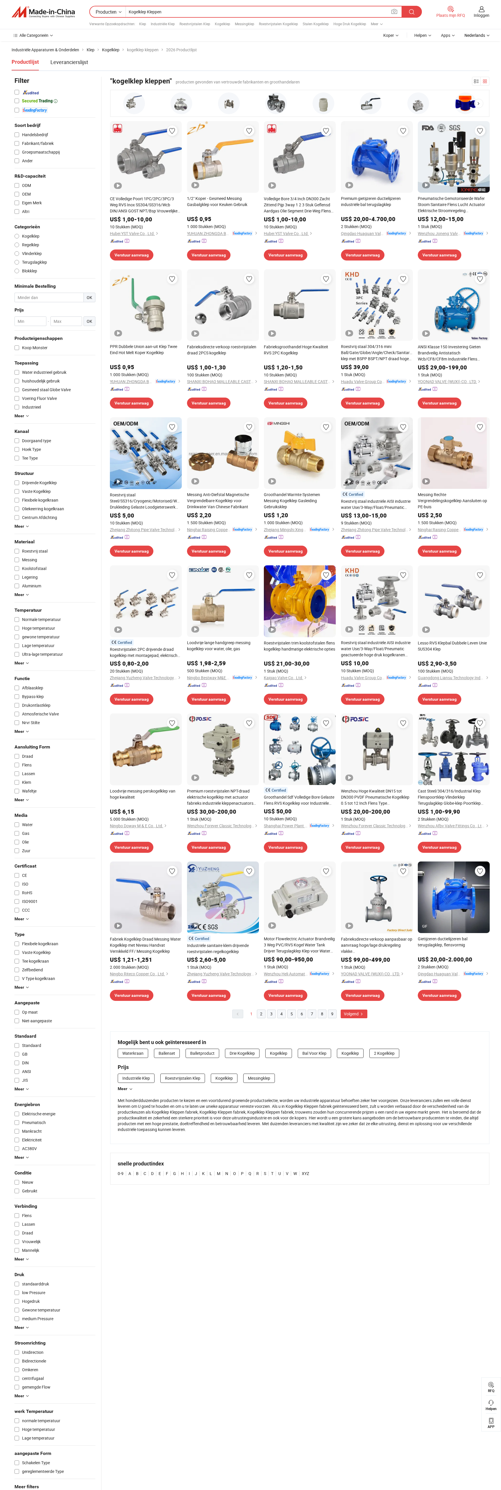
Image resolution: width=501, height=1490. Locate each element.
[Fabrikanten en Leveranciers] (43, 12)
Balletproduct (202, 1053)
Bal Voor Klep (314, 1053)
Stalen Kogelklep (316, 23)
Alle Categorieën (33, 35)
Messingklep (244, 23)
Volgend (352, 1014)
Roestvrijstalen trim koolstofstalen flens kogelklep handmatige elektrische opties (299, 646)
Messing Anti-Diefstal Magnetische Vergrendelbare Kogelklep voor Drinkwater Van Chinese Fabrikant (218, 500)
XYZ (305, 1173)
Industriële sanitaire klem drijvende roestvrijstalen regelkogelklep (218, 948)
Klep (142, 23)
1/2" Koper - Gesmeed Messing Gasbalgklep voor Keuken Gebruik (217, 201)
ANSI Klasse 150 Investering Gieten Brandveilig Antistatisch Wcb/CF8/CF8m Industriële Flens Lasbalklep (449, 353)
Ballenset (167, 1053)
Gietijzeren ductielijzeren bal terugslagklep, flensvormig (442, 942)
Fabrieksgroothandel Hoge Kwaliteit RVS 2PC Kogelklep (296, 350)
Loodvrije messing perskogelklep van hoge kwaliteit (142, 794)
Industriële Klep (163, 23)
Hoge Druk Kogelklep (349, 23)
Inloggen (481, 15)
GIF (424, 926)
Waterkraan (133, 1053)
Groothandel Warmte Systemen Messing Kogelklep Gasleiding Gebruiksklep (292, 500)
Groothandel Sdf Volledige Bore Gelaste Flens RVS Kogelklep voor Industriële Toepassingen (299, 800)
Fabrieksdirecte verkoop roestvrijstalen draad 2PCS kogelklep (221, 350)
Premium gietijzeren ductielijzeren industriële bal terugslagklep (371, 201)
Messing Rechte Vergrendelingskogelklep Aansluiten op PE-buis (452, 500)
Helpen (420, 35)
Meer (122, 1088)
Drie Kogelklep (242, 1053)
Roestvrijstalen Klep (194, 23)
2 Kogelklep (384, 1053)
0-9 (121, 1173)
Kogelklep (222, 23)
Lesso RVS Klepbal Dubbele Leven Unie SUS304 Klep (452, 646)
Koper (388, 35)
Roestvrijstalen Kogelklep (278, 23)
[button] (478, 103)
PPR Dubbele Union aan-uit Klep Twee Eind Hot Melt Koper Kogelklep (143, 349)
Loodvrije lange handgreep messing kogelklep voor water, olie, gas (219, 645)
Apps (445, 35)
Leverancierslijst (69, 62)
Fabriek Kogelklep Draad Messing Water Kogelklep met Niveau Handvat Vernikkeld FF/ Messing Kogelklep (145, 945)
